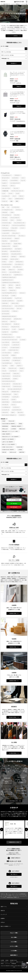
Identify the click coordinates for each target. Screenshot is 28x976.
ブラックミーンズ (12, 368)
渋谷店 (16, 80)
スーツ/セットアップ (15, 183)
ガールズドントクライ (16, 254)
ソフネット (14, 311)
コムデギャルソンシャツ (7, 280)
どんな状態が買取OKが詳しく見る (14, 801)
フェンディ (4, 365)
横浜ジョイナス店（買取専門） (8, 444)
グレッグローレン (17, 267)
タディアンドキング (6, 319)
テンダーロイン (5, 329)
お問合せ (2, 963)
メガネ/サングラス (19, 198)
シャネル (13, 295)
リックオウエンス (6, 407)
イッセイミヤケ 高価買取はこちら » (14, 35)
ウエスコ (17, 238)
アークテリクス (15, 207)
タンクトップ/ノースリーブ (17, 191)
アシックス (16, 215)
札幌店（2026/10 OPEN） (7, 447)
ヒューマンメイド (6, 358)
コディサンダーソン (6, 274)
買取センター (17, 100)
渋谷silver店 (11, 421)
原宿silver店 (4, 428)
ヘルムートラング (6, 373)
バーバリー (4, 347)
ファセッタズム (5, 360)
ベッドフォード (13, 371)
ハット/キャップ (5, 196)
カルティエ (22, 256)
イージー (22, 228)
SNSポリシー (12, 961)
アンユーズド (14, 228)
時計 (17, 140)
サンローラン (12, 290)
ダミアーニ (13, 321)
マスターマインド (6, 386)
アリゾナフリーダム (6, 222)
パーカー (10, 193)
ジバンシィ (22, 293)
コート (23, 178)
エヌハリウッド (14, 241)
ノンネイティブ (15, 345)
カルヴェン (13, 256)
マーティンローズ (6, 384)
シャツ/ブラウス (14, 180)
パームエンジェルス (15, 347)
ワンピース (18, 159)
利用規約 (6, 960)
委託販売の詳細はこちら (14, 717)
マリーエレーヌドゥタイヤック (14, 389)
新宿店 (20, 423)
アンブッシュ (5, 228)
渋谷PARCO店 (17, 119)
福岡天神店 (21, 452)
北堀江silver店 (13, 452)
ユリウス (13, 399)
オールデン (4, 251)
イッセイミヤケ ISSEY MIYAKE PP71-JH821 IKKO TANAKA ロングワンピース (17, 151)
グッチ (11, 261)
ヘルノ (21, 371)
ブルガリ (21, 368)
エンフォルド (18, 248)
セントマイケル (5, 311)
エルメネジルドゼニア (7, 248)
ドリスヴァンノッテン (7, 334)
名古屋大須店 (17, 138)
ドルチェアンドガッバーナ (7, 337)
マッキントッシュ (17, 386)
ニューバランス (5, 342)
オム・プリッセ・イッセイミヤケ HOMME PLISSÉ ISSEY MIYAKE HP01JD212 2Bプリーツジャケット (17, 74)
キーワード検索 (4, 46)
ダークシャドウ (5, 313)
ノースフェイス (5, 345)
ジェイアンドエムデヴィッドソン (9, 293)
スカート (12, 185)
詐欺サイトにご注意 (19, 961)
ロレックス (20, 412)
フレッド (4, 371)
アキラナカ (4, 212)
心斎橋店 (20, 449)
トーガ (13, 329)
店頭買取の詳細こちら (14, 680)
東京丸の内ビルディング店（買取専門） (10, 436)
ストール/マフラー (6, 188)
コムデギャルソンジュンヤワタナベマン (10, 282)
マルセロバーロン (15, 391)
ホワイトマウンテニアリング (8, 381)
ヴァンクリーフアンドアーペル (8, 235)
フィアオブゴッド (16, 360)
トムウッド (21, 329)
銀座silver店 (22, 428)
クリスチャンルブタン (7, 264)
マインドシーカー (17, 384)
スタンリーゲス (15, 303)
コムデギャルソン (18, 274)
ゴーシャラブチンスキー (15, 272)
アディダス (4, 217)
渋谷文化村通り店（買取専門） (8, 423)
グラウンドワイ (19, 261)
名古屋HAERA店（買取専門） (8, 449)
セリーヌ (19, 308)
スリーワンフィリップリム (7, 308)
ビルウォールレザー (17, 358)
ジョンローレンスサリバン (8, 300)
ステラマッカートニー (7, 306)
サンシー (4, 290)
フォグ (12, 365)
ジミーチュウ (5, 295)
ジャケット (18, 83)
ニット (3, 193)
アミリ (12, 220)
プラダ (3, 368)
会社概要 (2, 960)
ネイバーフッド (15, 342)
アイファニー (19, 209)
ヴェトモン (4, 241)
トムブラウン (14, 332)
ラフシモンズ (5, 404)
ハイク (3, 350)
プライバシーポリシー (5, 961)
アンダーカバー (5, 225)
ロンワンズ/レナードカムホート (9, 415)
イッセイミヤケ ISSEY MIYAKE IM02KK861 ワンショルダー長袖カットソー (17, 113)
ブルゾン (21, 196)
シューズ (23, 180)
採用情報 (13, 963)
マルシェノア (5, 391)
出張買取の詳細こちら (14, 613)
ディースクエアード (6, 324)
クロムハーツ (11, 269)
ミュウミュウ (15, 397)
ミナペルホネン (5, 397)
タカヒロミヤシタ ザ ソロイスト (9, 316)
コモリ (3, 285)
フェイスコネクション (7, 363)
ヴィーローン (21, 235)
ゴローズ (18, 285)
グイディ (4, 261)
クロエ (3, 269)
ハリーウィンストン (6, 352)
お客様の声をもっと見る (14, 842)
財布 (17, 201)
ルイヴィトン (16, 407)
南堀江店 (4, 452)
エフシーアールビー (6, 243)
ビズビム (13, 355)
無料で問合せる (14, 874)
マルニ (15, 394)
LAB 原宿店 (13, 428)
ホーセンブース (16, 376)
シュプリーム (18, 298)
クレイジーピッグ (6, 267)
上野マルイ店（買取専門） (7, 441)
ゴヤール (10, 285)
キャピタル (4, 259)
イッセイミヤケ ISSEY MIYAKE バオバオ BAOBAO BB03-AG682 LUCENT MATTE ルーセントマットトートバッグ (17, 94)
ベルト (10, 198)
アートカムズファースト (7, 209)
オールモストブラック (15, 251)
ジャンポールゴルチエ (7, 298)
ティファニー (5, 326)
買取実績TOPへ (14, 63)
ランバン (13, 404)
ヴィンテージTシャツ (6, 238)
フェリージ (17, 363)
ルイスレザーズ (5, 410)
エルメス (15, 246)
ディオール (16, 324)
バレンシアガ (5, 355)
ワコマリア (21, 415)
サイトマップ (7, 963)
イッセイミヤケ (5, 233)
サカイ (3, 287)
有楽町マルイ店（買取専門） (8, 439)
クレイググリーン (19, 264)
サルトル (10, 287)
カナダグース (5, 256)
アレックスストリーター (19, 222)
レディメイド (5, 412)
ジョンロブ (19, 300)
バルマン (16, 352)
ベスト (3, 198)
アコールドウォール (6, 215)
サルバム (18, 287)
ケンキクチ (20, 269)
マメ (3, 389)
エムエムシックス (6, 246)
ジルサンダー (5, 303)
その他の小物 (5, 191)
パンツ (14, 196)
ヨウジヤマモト (5, 402)
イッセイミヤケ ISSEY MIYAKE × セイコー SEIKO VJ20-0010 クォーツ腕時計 (17, 133)
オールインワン (5, 178)
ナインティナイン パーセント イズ (9, 339)
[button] (26, 1)
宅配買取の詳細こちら (14, 647)
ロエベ (12, 412)
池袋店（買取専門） (6, 434)
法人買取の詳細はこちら (14, 753)
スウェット (4, 185)
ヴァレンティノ (15, 233)
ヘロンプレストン (6, 376)
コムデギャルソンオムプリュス (8, 277)
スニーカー (16, 188)
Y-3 (8, 207)
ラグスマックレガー (16, 402)
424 (3, 207)
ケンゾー (4, 272)
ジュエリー (4, 183)
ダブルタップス (17, 319)
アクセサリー (17, 175)
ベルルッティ (16, 373)
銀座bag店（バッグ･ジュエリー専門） (10, 431)
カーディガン (15, 178)
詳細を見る (19, 86)
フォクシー (19, 365)
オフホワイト (5, 254)
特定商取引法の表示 (13, 960)
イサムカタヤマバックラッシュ (8, 230)
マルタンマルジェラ (6, 394)
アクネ (12, 212)
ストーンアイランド (19, 306)
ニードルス (22, 339)
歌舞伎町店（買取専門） (17, 426)
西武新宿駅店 (5, 426)
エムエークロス (17, 243)
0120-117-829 (15, 861)
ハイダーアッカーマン (13, 350)
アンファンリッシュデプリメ (18, 225)
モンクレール (5, 399)
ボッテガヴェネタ (6, 378)
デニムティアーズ (15, 326)
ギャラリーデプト (14, 259)
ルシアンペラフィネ (16, 410)
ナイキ (18, 337)
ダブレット (4, 321)
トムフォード (5, 332)
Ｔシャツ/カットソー (20, 121)
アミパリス (4, 220)
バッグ (17, 102)
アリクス (19, 220)
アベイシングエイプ (15, 217)
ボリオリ (15, 378)
